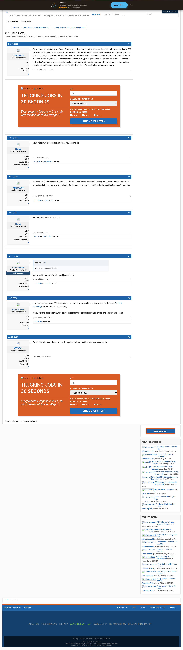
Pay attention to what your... (162, 467)
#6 (129, 298)
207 (27, 63)
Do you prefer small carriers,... (160, 529)
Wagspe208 (159, 484)
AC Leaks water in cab (165, 522)
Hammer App (100, 624)
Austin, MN (24, 364)
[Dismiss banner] (131, 5)
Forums (96, 14)
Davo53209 (146, 494)
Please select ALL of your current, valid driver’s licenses (90, 110)
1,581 (26, 195)
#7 (129, 337)
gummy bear (18, 309)
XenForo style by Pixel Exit (91, 642)
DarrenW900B (161, 559)
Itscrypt (154, 479)
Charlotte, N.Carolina (21, 165)
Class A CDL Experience (81, 99)
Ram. (151, 532)
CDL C (98, 115)
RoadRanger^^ (147, 554)
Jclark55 (155, 469)
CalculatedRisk (147, 576)
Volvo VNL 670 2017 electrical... (164, 550)
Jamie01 (155, 464)
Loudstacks (62, 37)
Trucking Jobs (111, 14)
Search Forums (12, 22)
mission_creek (162, 524)
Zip (71, 89)
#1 (129, 44)
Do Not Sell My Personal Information (130, 624)
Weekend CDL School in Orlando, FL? (165, 505)
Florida (26, 71)
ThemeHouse (106, 645)
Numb (18, 149)
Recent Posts (26, 22)
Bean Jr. (37, 236)
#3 (129, 177)
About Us (34, 624)
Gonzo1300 (158, 474)
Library (63, 624)
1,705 (26, 355)
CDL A (74, 115)
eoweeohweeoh (148, 459)
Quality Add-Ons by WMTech (91, 643)
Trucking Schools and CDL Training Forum (32, 37)
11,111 (26, 278)
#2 (129, 138)
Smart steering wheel (164, 557)
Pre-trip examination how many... (166, 472)
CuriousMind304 (148, 568)
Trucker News (49, 624)
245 (27, 317)
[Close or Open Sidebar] (171, 27)
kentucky (25, 325)
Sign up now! (160, 431)
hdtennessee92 (148, 451)
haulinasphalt (147, 509)
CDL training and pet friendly (166, 482)
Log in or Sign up (170, 11)
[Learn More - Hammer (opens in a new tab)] (91, 5)
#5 (129, 256)
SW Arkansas (23, 286)
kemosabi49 (18, 267)
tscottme (37, 161)
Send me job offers (94, 121)
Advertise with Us (80, 624)
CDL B (86, 115)
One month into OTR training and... (165, 455)
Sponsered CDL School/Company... (164, 477)
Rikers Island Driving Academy (163, 462)
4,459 (26, 156)
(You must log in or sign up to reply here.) (21, 421)
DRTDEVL (18, 348)
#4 (129, 213)
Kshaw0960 (18, 188)
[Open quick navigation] (174, 27)
